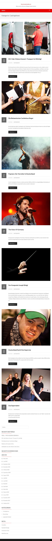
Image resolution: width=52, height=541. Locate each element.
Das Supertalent (13, 406)
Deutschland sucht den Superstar (19, 350)
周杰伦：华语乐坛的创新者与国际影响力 (10, 435)
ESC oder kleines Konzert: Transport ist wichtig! (25, 59)
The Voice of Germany (16, 230)
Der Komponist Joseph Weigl (18, 285)
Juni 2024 (5, 461)
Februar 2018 (6, 492)
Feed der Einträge (5, 527)
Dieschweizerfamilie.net (26, 4)
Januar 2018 (5, 494)
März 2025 (5, 458)
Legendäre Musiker (7, 516)
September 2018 (6, 472)
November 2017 (6, 500)
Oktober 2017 (6, 503)
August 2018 (6, 475)
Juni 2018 (5, 480)
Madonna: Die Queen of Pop (8, 443)
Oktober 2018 (6, 469)
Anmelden (4, 525)
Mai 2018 (5, 483)
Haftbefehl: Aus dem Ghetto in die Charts (10, 446)
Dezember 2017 (6, 497)
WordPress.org (5, 533)
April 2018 (5, 486)
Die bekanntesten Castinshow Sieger (20, 118)
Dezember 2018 (6, 464)
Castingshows (17, 62)
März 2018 (5, 489)
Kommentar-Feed (5, 530)
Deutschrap (5, 514)
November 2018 (6, 466)
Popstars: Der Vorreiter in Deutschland (21, 174)
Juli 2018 (5, 478)
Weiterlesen (12, 76)
